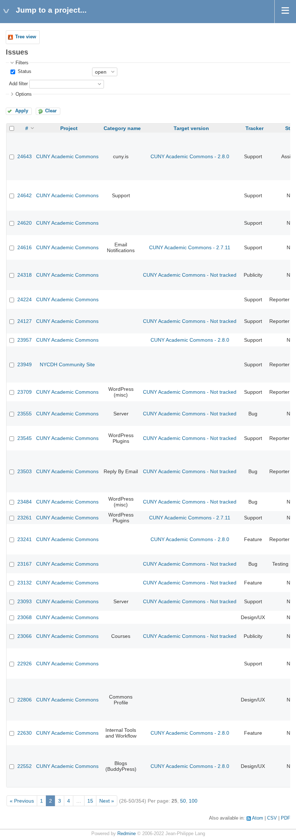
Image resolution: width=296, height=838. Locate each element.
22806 (24, 700)
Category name (122, 128)
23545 (24, 438)
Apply (21, 110)
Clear (51, 110)
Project (69, 128)
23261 (24, 517)
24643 (24, 156)
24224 (24, 299)
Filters (22, 62)
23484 (24, 502)
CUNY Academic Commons (67, 156)
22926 (24, 663)
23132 (24, 583)
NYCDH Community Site (67, 364)
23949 (24, 364)
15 (90, 801)
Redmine (126, 833)
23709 (24, 392)
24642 (24, 195)
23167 (24, 564)
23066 (24, 636)
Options (24, 94)
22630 (24, 733)
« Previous (22, 801)
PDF (285, 818)
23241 (24, 539)
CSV (272, 818)
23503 (24, 471)
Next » (106, 801)
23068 (24, 617)
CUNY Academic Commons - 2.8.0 (190, 156)
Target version (191, 128)
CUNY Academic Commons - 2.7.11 (189, 247)
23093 (24, 601)
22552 (24, 766)
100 (193, 801)
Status (23, 71)
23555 (24, 413)
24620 (24, 223)
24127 (24, 321)
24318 (24, 275)
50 (183, 801)
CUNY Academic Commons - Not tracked (189, 275)
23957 (24, 340)
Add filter (18, 83)
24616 (24, 247)
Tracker (254, 128)
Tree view (25, 36)
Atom (257, 818)
